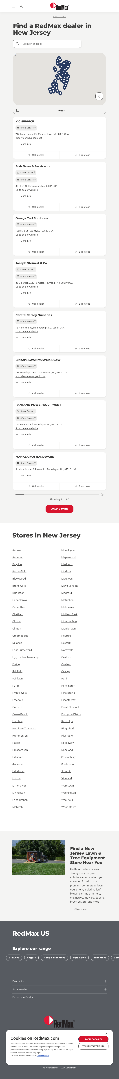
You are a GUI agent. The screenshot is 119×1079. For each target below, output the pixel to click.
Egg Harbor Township (25, 657)
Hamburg (18, 721)
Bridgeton (18, 592)
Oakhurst (66, 657)
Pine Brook (68, 692)
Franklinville (19, 692)
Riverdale (67, 735)
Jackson (17, 764)
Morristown (68, 628)
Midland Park (69, 614)
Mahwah (17, 807)
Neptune (66, 635)
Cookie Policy (43, 1055)
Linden (16, 778)
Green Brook (20, 714)
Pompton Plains (71, 714)
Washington (68, 792)
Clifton (16, 621)
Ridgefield (67, 728)
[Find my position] (99, 96)
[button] (64, 88)
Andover (17, 550)
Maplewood (68, 557)
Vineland (66, 778)
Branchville (19, 585)
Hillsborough (20, 749)
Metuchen (67, 600)
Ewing (16, 664)
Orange (65, 671)
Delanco (17, 642)
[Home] (59, 6)
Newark (66, 642)
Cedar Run (18, 607)
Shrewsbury (68, 757)
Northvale (67, 650)
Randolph (67, 721)
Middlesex (67, 607)
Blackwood (19, 578)
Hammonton (20, 735)
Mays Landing (69, 585)
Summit (66, 771)
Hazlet (16, 742)
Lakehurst (18, 771)
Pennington (68, 685)
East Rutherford (22, 650)
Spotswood (68, 764)
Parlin (64, 678)
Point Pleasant (70, 707)
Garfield (17, 707)
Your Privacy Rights (93, 1046)
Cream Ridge (20, 635)
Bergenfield (19, 571)
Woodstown (68, 807)
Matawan (67, 578)
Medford (66, 592)
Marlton (66, 571)
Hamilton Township (24, 728)
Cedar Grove (20, 600)
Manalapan (68, 550)
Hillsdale (17, 757)
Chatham (17, 614)
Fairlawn (17, 678)
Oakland (66, 664)
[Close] (106, 1033)
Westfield (67, 799)
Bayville (17, 564)
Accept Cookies (93, 1039)
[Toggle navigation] (14, 6)
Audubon (17, 557)
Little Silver (19, 785)
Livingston (18, 792)
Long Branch (20, 799)
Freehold (17, 699)
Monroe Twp (69, 621)
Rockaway (67, 742)
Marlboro (67, 564)
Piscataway (68, 699)
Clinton (16, 628)
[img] (26, 127)
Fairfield (17, 671)
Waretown (67, 785)
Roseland (67, 749)
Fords (16, 685)
